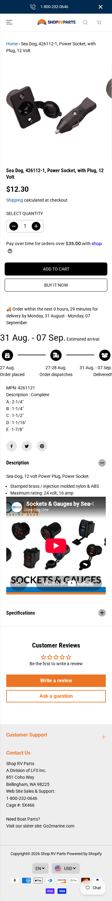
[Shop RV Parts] (56, 22)
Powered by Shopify (84, 853)
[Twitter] (26, 446)
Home (12, 43)
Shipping (14, 200)
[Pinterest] (42, 446)
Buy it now (56, 285)
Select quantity (24, 213)
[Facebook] (11, 446)
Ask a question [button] (56, 696)
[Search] (85, 22)
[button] (10, 22)
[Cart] (99, 22)
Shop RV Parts (53, 853)
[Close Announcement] (100, 7)
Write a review (56, 681)
